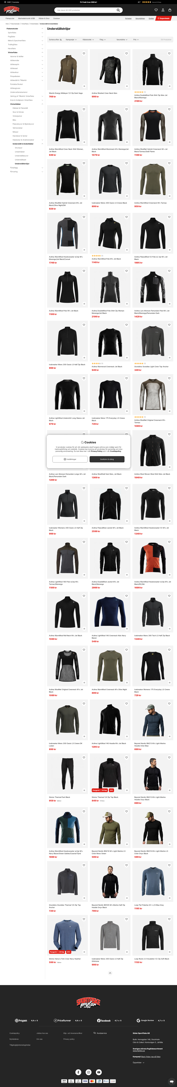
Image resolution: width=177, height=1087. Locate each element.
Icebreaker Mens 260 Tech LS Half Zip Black (152, 635)
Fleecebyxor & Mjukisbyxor (23, 124)
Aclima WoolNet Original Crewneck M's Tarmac (149, 421)
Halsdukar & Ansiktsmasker (23, 140)
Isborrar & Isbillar (16, 56)
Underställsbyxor (21, 156)
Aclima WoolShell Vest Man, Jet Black (106, 474)
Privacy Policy (96, 451)
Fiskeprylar (10, 18)
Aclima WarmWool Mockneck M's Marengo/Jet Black (110, 150)
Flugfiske (11, 37)
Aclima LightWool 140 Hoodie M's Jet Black (109, 743)
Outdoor (56, 18)
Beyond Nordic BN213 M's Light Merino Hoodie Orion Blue (150, 744)
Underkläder (20, 152)
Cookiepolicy (15, 1033)
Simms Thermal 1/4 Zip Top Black (105, 797)
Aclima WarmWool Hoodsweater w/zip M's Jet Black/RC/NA (152, 583)
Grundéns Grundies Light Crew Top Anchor (151, 367)
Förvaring (14, 172)
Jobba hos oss (42, 1033)
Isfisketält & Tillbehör (18, 80)
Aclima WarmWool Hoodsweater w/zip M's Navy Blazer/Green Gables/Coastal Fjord (66, 852)
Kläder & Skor (44, 18)
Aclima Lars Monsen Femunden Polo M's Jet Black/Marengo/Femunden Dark (151, 312)
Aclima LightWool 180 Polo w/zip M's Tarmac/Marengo (63, 583)
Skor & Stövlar (18, 112)
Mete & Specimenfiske (17, 40)
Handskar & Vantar (20, 136)
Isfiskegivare (15, 88)
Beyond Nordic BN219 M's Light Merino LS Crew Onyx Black (151, 852)
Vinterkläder (34, 24)
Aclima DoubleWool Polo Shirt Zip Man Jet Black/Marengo (150, 96)
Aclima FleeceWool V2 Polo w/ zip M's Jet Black (150, 258)
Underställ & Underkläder (49, 24)
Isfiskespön (14, 64)
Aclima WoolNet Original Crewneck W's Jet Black (66, 690)
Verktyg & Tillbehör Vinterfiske (22, 96)
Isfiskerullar (14, 60)
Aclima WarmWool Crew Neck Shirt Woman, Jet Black (66, 150)
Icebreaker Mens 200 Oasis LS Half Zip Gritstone (107, 960)
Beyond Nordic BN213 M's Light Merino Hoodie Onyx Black (150, 798)
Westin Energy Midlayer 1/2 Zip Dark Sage (66, 93)
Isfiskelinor (14, 72)
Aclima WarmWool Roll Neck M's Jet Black (65, 635)
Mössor (15, 132)
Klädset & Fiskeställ (20, 108)
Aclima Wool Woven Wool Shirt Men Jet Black (152, 474)
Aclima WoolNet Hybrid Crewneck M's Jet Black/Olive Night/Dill (65, 204)
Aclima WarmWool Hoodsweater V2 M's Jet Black (151, 529)
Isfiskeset (14, 68)
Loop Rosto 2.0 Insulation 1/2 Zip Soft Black (151, 959)
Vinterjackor (17, 116)
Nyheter (128, 18)
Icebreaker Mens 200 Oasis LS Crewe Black (109, 203)
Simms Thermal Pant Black (59, 797)
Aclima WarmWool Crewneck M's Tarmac (150, 203)
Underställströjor (22, 164)
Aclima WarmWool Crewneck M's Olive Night (109, 689)
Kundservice (102, 1033)
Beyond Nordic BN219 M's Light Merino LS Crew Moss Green (108, 852)
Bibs (14, 120)
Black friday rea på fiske (150, 1057)
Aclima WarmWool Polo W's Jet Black (63, 311)
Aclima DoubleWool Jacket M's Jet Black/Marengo (105, 583)
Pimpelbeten (15, 76)
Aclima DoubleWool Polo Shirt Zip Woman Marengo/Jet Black (108, 312)
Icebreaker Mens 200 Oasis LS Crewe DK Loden (65, 744)
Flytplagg (14, 168)
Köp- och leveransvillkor (72, 1033)
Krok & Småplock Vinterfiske (21, 100)
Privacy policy (69, 1039)
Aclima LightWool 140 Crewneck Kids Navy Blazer (109, 636)
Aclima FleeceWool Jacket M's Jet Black (108, 528)
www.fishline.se (139, 1051)
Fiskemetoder (15, 24)
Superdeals (164, 18)
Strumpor (18, 148)
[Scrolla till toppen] (110, 973)
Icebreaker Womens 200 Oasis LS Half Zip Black (66, 529)
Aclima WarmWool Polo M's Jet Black (106, 259)
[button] (155, 2)
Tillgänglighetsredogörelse (20, 1045)
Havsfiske (12, 48)
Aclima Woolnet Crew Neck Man (104, 93)
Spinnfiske (12, 33)
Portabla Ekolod (16, 84)
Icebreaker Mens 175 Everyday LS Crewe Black (108, 419)
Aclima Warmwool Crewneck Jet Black (107, 367)
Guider (151, 18)
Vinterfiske (25, 24)
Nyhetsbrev (14, 1039)
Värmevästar (18, 128)
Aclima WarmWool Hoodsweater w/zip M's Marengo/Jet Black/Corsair (66, 258)
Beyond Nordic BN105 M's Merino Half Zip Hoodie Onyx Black (108, 906)
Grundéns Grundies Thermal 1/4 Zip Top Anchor (65, 906)
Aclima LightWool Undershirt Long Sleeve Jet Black (67, 419)
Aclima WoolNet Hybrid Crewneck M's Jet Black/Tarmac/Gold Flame (150, 150)
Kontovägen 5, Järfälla (154, 1042)
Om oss (39, 1039)
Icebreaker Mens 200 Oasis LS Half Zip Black (67, 364)
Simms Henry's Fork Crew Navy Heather (65, 959)
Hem (7, 24)
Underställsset (20, 160)
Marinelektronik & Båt (26, 18)
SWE (13, 2)
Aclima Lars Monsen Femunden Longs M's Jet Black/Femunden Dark (67, 475)
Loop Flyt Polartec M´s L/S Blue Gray (149, 905)
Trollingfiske (12, 44)
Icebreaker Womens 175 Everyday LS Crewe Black (152, 690)
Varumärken (140, 18)
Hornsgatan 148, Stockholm (149, 1039)
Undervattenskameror (18, 92)
